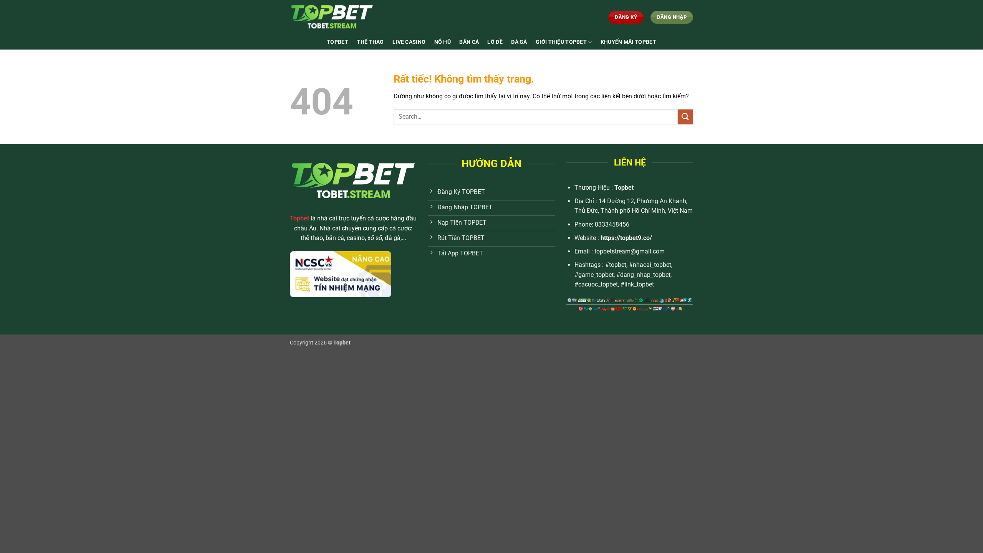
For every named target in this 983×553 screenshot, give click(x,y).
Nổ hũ (442, 42)
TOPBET (337, 42)
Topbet (624, 187)
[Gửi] (685, 116)
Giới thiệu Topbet (561, 42)
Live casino (408, 42)
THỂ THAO (370, 42)
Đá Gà (519, 42)
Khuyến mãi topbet (628, 42)
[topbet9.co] (347, 17)
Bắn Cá (469, 42)
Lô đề (494, 42)
